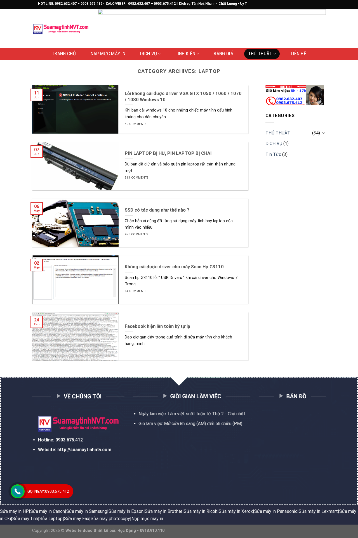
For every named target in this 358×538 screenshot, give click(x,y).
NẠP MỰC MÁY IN (108, 53)
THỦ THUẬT (260, 53)
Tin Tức (273, 154)
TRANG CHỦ (64, 53)
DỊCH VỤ (148, 53)
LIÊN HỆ (298, 53)
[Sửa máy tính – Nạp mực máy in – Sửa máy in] (61, 28)
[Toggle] (323, 132)
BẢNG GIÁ (223, 53)
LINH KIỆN (185, 53)
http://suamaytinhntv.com (84, 449)
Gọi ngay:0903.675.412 (48, 491)
